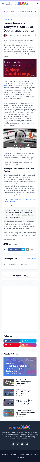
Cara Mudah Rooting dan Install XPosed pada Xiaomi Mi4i (25, 382)
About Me (14, 454)
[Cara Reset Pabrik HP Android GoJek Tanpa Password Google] (8, 402)
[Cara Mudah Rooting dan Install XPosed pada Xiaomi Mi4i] (8, 382)
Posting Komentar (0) (20, 276)
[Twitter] (23, 249)
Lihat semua (31, 258)
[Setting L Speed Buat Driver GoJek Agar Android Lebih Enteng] (8, 413)
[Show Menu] (3, 3)
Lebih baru (6, 283)
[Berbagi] (35, 35)
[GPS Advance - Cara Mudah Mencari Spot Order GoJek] (8, 392)
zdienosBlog (20, 457)
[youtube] (22, 444)
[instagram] (26, 444)
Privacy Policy (24, 454)
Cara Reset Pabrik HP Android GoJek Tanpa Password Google (24, 402)
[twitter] (18, 444)
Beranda (6, 19)
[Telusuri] (33, 3)
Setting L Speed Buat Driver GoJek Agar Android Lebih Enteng (26, 412)
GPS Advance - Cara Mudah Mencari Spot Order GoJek (19, 11)
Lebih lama (33, 283)
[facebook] (13, 444)
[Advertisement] (20, 308)
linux (15, 244)
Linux (5, 85)
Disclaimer (5, 454)
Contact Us (34, 454)
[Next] (36, 12)
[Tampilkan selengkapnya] (32, 249)
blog (11, 19)
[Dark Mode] (38, 3)
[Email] (27, 249)
